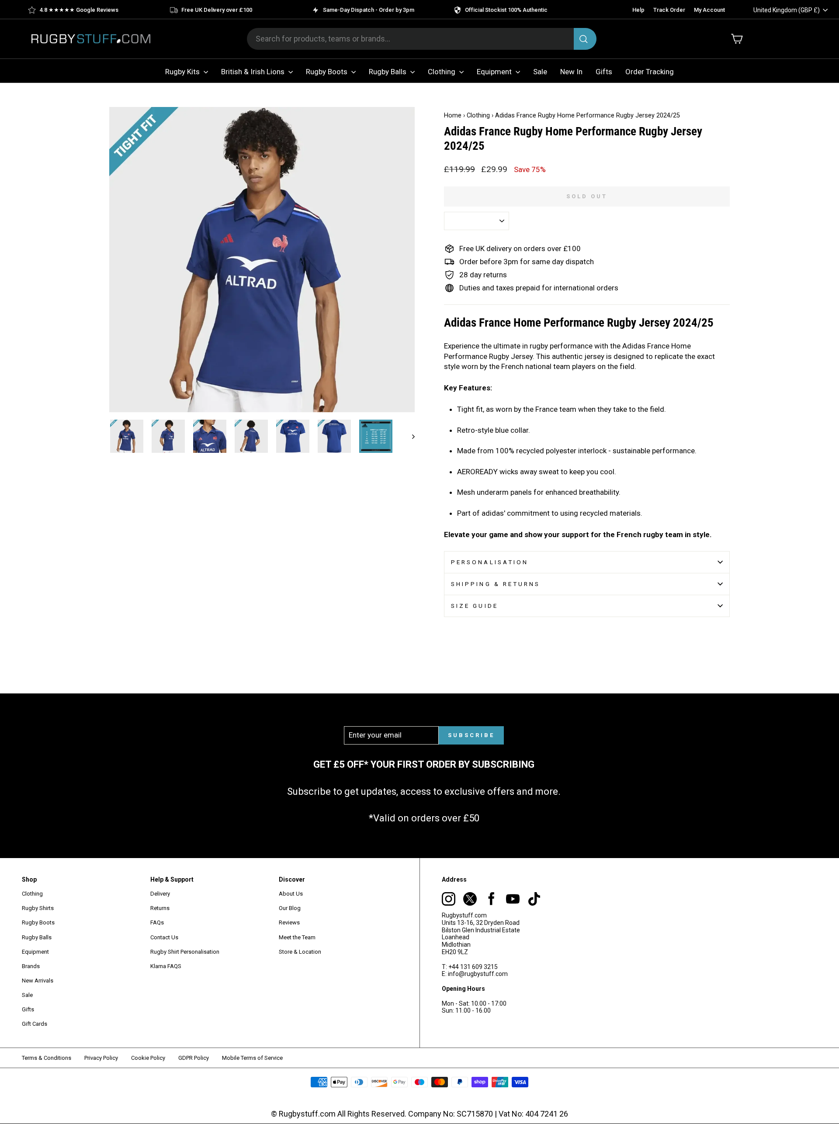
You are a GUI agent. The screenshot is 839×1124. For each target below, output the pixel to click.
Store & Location (300, 951)
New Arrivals (37, 980)
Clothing (442, 71)
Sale (540, 71)
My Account (709, 10)
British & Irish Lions (253, 71)
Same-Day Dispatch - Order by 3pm (368, 10)
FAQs (157, 922)
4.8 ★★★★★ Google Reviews (78, 10)
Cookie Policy (148, 1058)
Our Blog (290, 908)
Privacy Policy (101, 1058)
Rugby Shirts (38, 908)
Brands (31, 966)
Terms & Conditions (46, 1058)
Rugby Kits (183, 71)
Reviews (289, 922)
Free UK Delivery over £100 (216, 10)
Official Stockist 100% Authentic (506, 10)
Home (452, 115)
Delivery (160, 893)
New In (571, 71)
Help (638, 10)
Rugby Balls (388, 71)
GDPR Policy (193, 1058)
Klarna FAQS (165, 966)
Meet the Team (297, 937)
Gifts (604, 71)
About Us (291, 893)
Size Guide (474, 605)
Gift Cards (34, 1024)
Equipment (495, 71)
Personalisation (489, 562)
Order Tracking (649, 71)
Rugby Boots (327, 71)
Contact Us (164, 937)
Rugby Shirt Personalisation (184, 951)
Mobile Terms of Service (252, 1058)
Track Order (669, 10)
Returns (160, 908)
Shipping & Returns (495, 583)
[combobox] (421, 39)
